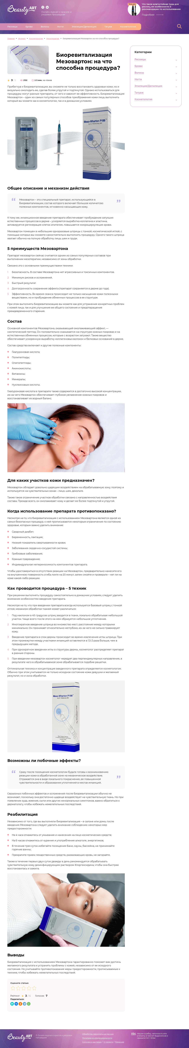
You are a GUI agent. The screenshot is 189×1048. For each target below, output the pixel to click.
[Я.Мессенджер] (12, 1004)
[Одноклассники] (20, 1004)
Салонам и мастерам (91, 1042)
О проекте (108, 1042)
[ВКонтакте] (16, 1004)
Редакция (119, 1042)
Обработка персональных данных (98, 1034)
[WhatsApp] (28, 1004)
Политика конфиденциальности (97, 1038)
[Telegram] (24, 1004)
